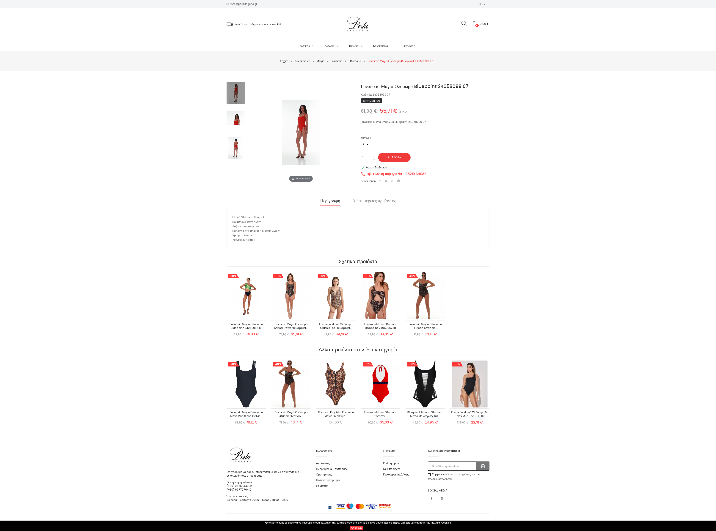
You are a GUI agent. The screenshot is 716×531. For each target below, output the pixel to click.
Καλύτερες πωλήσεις (396, 474)
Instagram (442, 498)
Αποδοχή (356, 527)
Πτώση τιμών (391, 463)
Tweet (386, 181)
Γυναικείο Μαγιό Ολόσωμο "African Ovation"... (425, 326)
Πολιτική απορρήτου (328, 480)
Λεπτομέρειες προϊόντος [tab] (374, 201)
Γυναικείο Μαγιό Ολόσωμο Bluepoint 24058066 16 (246, 326)
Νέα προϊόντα (391, 469)
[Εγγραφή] (482, 466)
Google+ (392, 181)
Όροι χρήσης (324, 474)
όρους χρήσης (462, 474)
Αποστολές (323, 463)
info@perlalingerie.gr (243, 4)
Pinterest (398, 181)
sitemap (322, 486)
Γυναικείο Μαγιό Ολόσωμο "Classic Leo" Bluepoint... (335, 326)
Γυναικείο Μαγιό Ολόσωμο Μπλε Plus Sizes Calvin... (246, 414)
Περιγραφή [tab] (330, 201)
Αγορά (396, 157)
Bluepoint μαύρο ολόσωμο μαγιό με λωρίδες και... (425, 414)
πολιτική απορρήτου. (440, 479)
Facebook (431, 498)
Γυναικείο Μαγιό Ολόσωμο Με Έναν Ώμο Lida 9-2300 (470, 414)
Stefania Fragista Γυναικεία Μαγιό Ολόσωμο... (336, 414)
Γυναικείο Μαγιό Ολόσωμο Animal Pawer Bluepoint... (291, 326)
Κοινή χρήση (380, 181)
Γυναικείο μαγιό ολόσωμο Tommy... (380, 414)
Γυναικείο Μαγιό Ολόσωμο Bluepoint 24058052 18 (380, 326)
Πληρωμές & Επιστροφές (332, 469)
